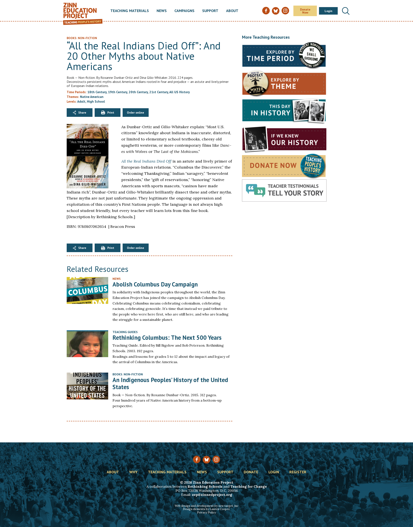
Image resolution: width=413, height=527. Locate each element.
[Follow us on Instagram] (216, 459)
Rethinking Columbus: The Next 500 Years (167, 337)
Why (133, 472)
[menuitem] (129, 11)
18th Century (96, 92)
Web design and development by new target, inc (206, 506)
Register (297, 472)
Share (82, 112)
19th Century (117, 92)
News (162, 11)
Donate (251, 472)
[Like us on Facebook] (196, 459)
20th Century (138, 92)
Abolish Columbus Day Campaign (155, 284)
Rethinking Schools (205, 486)
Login (328, 11)
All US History (179, 92)
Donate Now (305, 11)
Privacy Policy (206, 512)
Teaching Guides (125, 332)
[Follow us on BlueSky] (206, 459)
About (232, 11)
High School (96, 101)
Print (110, 112)
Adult (81, 101)
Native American (91, 97)
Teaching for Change (248, 486)
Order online (135, 112)
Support (210, 11)
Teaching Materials (129, 11)
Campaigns (184, 11)
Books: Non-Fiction (127, 374)
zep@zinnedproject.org (212, 494)
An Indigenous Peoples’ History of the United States (170, 383)
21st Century (158, 92)
